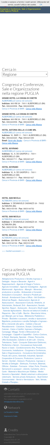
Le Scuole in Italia (11, 412)
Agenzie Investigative (29, 286)
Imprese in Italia (10, 416)
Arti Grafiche (39, 297)
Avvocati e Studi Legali (38, 308)
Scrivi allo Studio (15, 140)
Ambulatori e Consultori (12, 294)
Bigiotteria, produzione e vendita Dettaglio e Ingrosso (24, 321)
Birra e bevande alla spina (13, 323)
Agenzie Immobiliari (10, 286)
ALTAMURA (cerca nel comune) (15, 200)
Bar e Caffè (17, 313)
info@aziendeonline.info (14, 401)
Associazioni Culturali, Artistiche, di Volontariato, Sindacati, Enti (23, 304)
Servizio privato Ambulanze (24, 376)
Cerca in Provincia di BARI (13, 108)
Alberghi (28, 289)
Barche (26, 313)
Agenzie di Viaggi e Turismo (28, 284)
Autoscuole (22, 308)
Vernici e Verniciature (25, 379)
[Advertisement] (25, 38)
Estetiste (13, 366)
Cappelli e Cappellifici (22, 334)
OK (41, 4)
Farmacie (23, 366)
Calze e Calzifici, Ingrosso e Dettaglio (26, 329)
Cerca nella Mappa (34, 108)
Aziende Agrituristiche (12, 310)
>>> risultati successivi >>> (18, 251)
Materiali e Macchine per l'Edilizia (22, 371)
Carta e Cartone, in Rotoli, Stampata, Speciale (24, 335)
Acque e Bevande (18, 281)
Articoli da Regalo (9, 300)
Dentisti (12, 361)
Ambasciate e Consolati (31, 292)
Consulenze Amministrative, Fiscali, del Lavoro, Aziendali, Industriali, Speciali (24, 354)
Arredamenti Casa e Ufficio (21, 297)
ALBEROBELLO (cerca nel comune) (17, 116)
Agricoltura (18, 289)
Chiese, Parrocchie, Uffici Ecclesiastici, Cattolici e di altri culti (23, 338)
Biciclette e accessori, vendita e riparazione (28, 318)
